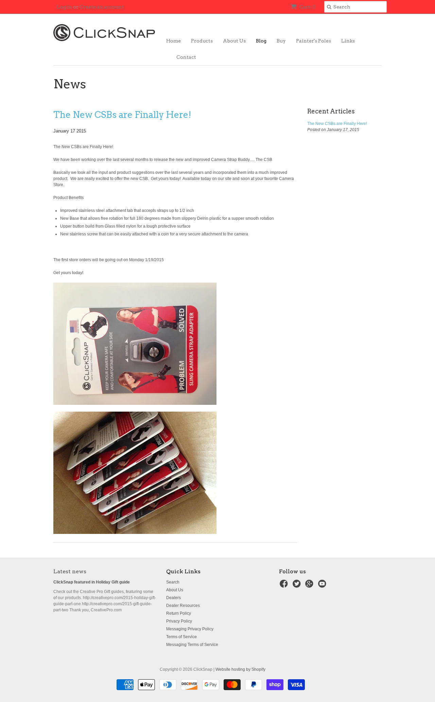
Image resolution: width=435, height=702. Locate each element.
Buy (281, 40)
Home (173, 40)
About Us (234, 40)
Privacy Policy (179, 621)
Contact (186, 57)
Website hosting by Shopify (240, 669)
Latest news (69, 571)
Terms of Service (181, 636)
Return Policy (178, 613)
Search (172, 582)
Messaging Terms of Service (192, 644)
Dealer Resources (183, 605)
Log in (64, 7)
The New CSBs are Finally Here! (122, 114)
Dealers (173, 597)
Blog (261, 40)
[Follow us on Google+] (310, 586)
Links (348, 40)
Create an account (102, 7)
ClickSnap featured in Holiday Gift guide (91, 582)
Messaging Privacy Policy (189, 629)
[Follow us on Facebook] (285, 586)
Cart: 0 (307, 7)
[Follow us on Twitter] (298, 586)
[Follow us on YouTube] (323, 586)
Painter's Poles (313, 40)
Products (202, 40)
